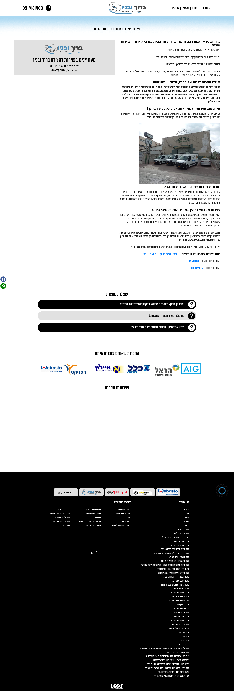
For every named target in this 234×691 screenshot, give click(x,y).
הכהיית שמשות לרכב (182, 632)
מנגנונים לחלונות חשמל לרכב (179, 589)
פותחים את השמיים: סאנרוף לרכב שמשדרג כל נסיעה (171, 660)
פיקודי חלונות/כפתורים (181, 608)
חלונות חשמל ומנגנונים (181, 541)
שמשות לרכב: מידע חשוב (180, 581)
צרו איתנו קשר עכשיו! (160, 254)
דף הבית (186, 509)
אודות (194, 8)
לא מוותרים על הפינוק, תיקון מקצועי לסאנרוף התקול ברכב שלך (167, 656)
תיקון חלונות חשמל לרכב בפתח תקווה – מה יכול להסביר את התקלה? (165, 565)
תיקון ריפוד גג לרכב (182, 529)
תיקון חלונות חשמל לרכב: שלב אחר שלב (175, 549)
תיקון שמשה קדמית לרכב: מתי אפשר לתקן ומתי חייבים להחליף (167, 668)
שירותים (206, 8)
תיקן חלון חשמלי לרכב (181, 533)
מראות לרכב (185, 640)
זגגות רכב (186, 636)
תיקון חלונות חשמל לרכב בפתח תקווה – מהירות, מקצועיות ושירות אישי (164, 648)
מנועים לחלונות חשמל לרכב (91, 513)
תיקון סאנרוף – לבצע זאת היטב (178, 557)
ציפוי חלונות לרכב (183, 644)
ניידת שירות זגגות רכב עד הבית (178, 601)
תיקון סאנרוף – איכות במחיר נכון (178, 652)
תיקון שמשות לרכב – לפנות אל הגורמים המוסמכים (171, 553)
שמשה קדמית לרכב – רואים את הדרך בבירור (173, 672)
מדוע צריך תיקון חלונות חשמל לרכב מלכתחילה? (157, 327)
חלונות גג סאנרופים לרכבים (180, 545)
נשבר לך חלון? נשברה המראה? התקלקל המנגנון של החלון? (152, 304)
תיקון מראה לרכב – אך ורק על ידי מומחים (175, 561)
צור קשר (175, 8)
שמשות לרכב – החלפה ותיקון (179, 628)
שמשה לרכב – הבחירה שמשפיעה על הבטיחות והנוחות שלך (168, 664)
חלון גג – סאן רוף (183, 604)
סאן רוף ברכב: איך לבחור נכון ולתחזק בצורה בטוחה (171, 676)
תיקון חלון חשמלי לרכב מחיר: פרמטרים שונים (173, 573)
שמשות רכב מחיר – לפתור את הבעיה (176, 577)
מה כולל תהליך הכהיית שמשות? (166, 316)
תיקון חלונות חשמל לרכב (180, 612)
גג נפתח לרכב (65, 525)
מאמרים (185, 8)
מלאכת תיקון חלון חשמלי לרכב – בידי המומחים (172, 569)
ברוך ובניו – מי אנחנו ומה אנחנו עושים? (175, 537)
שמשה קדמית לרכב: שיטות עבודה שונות (175, 585)
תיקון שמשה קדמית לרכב (180, 624)
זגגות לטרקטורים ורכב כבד (180, 596)
